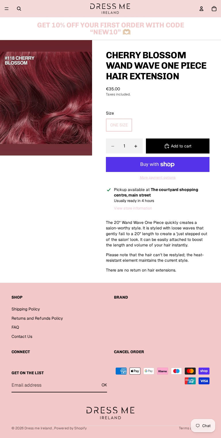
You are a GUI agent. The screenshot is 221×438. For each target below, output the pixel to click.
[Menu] (6, 8)
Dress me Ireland (38, 428)
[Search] (19, 8)
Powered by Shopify (70, 428)
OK (104, 385)
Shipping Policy (26, 309)
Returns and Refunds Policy (37, 318)
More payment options (158, 177)
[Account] (201, 8)
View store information (133, 208)
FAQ (15, 327)
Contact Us (22, 336)
